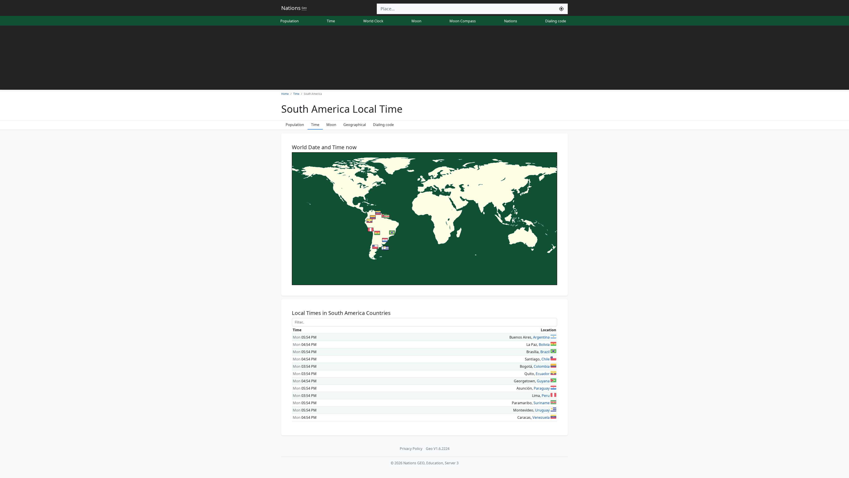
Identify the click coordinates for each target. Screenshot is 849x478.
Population (289, 21)
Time (331, 21)
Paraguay (542, 388)
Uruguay (542, 410)
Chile (545, 359)
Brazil (545, 351)
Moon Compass (462, 21)
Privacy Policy (411, 448)
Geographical (354, 124)
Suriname (541, 402)
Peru (546, 395)
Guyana (543, 381)
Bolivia (544, 344)
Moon (416, 21)
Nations (510, 21)
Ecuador (543, 373)
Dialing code (555, 21)
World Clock (373, 21)
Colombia (542, 366)
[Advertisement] (424, 59)
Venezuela (541, 417)
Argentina (541, 337)
